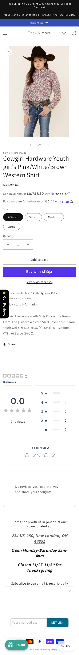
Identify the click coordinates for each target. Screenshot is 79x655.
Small (33, 217)
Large (12, 227)
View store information (23, 304)
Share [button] (12, 344)
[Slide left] (30, 145)
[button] (5, 33)
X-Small (13, 217)
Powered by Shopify (49, 649)
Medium (53, 217)
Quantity (8, 236)
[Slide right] (49, 145)
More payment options (39, 281)
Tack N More (34, 649)
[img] (13, 376)
